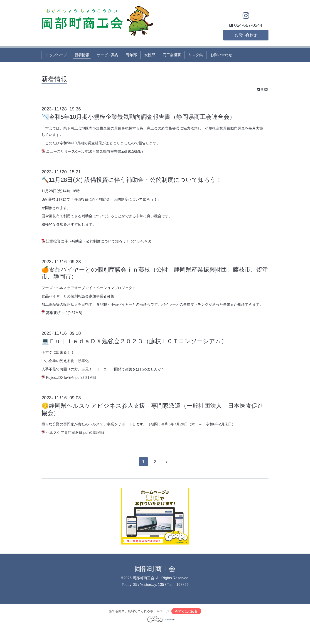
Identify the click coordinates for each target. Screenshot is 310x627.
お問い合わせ (246, 35)
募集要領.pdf (56, 313)
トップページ (56, 55)
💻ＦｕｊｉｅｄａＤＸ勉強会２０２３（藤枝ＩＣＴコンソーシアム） (134, 341)
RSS (264, 90)
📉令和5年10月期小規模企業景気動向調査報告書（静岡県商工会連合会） (138, 116)
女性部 (149, 55)
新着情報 (82, 55)
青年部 (131, 55)
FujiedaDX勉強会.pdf (63, 378)
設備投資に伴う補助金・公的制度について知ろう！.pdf (90, 241)
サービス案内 (107, 55)
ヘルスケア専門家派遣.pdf (67, 433)
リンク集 (195, 55)
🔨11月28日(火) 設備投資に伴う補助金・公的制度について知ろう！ (132, 179)
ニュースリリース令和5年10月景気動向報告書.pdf (86, 151)
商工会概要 (172, 55)
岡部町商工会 (155, 568)
